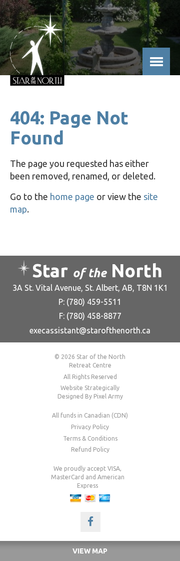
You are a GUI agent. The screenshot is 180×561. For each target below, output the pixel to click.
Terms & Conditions (90, 438)
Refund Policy (90, 449)
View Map (90, 551)
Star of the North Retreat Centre (37, 49)
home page (72, 197)
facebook (90, 522)
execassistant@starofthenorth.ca (90, 330)
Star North (97, 270)
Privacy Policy (90, 427)
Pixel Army (108, 396)
